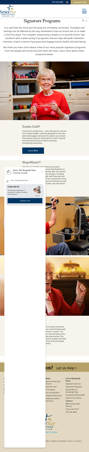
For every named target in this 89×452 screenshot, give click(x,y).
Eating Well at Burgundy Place (72, 390)
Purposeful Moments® (75, 395)
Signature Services (73, 384)
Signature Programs (74, 387)
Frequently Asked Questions (52, 399)
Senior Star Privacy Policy (62, 441)
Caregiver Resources (53, 395)
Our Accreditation (52, 392)
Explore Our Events (73, 398)
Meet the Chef (51, 387)
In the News (50, 389)
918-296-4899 (57, 2)
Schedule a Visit (25, 201)
